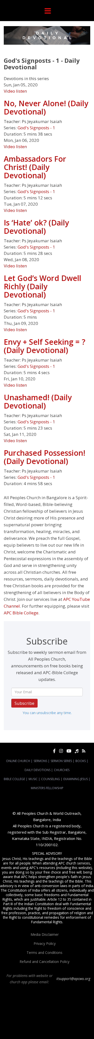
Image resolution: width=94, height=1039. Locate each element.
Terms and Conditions (44, 952)
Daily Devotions (37, 770)
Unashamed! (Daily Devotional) (38, 401)
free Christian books (37, 1022)
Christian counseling (39, 1031)
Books (80, 761)
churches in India (55, 1013)
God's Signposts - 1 (36, 128)
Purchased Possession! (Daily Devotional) (44, 457)
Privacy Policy (45, 943)
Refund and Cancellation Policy (44, 961)
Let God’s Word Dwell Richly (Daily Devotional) (42, 286)
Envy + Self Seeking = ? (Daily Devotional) (44, 346)
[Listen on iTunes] (76, 751)
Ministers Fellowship (47, 788)
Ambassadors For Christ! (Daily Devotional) (35, 167)
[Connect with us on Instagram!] (61, 751)
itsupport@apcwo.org (73, 978)
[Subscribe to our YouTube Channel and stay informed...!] (68, 751)
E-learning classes (59, 1027)
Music (33, 779)
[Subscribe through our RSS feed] (83, 751)
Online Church (18, 761)
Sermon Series (61, 761)
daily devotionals (65, 1022)
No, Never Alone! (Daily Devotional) (46, 107)
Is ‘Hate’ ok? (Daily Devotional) (36, 226)
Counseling (50, 779)
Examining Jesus (75, 779)
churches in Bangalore (21, 1013)
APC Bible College (21, 613)
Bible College (14, 779)
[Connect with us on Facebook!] (54, 751)
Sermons (40, 761)
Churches (61, 770)
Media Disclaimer (45, 934)
